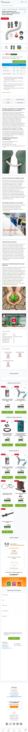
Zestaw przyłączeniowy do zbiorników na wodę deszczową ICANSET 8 (7, 434)
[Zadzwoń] (24, 2)
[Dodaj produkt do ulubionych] (25, 12)
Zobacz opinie (14, 706)
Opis (8, 99)
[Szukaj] (2, 5)
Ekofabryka (4, 9)
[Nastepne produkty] (26, 400)
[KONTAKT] (26, 2)
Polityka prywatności (14, 718)
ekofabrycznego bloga (11, 274)
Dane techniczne (20, 99)
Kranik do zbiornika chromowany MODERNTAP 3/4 (20, 400)
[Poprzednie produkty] (2, 400)
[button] (7, 444)
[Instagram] (10, 724)
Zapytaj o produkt (14, 64)
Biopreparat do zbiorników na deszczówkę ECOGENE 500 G (7, 400)
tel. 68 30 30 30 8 (5, 646)
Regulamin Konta (14, 716)
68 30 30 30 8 (15, 695)
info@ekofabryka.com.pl (15, 696)
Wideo (8, 102)
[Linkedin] (17, 724)
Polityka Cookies (14, 719)
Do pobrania (20, 102)
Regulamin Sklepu (14, 715)
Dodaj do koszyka (19, 61)
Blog (14, 713)
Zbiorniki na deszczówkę (12, 9)
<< (2, 47)
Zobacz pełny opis (6, 92)
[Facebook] (7, 724)
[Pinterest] (21, 724)
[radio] (20, 496)
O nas (14, 712)
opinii (17, 545)
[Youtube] (14, 724)
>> (26, 47)
